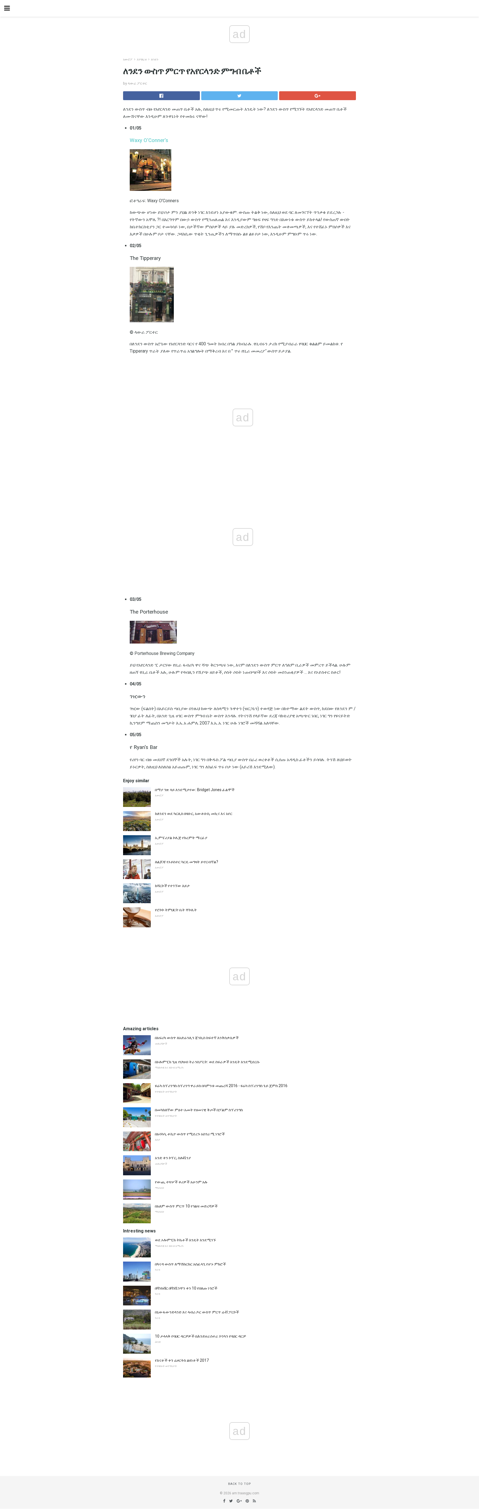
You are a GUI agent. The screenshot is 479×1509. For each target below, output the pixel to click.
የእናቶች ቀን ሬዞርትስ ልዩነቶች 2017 (182, 1360)
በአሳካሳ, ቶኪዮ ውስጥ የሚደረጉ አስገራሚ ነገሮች (190, 1134)
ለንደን (154, 59)
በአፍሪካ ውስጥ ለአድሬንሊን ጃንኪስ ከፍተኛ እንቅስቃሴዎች (197, 1037)
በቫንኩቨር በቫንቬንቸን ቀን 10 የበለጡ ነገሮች (186, 1288)
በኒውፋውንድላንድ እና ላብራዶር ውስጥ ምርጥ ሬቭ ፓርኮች (197, 1312)
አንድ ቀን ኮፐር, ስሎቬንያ (173, 1158)
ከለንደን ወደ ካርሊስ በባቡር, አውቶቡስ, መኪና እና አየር (193, 813)
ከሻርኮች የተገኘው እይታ (172, 885)
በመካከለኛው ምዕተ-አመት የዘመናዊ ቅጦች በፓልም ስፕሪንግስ (199, 1110)
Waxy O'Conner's (149, 140)
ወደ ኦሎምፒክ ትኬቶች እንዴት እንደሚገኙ (185, 1240)
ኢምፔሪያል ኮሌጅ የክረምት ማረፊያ (181, 837)
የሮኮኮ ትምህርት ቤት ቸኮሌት (176, 910)
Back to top (239, 1484)
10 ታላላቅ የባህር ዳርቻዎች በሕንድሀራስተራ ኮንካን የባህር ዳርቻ (200, 1336)
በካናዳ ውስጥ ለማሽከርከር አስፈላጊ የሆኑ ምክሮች (190, 1264)
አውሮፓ (128, 59)
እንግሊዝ (142, 59)
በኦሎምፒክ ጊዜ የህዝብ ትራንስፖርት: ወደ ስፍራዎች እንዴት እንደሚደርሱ (207, 1062)
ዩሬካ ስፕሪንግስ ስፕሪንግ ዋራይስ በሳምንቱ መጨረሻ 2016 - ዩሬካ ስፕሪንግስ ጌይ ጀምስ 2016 (221, 1085)
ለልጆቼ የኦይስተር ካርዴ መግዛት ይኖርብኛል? (186, 862)
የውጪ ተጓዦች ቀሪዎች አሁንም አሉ (181, 1182)
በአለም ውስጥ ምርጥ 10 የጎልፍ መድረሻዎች (186, 1206)
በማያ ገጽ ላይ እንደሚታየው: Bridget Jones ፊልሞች (195, 790)
